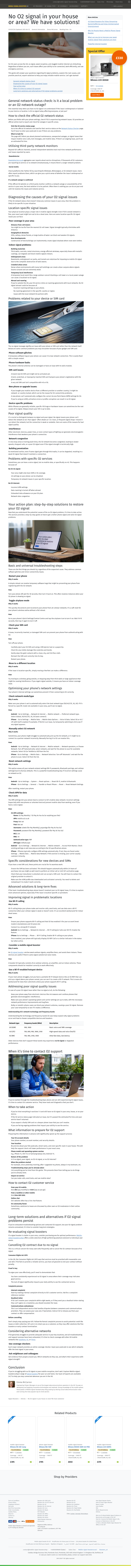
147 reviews (99, 86)
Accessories (73, 6)
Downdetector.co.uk (15, 160)
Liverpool (78, 1513)
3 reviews (104, 1452)
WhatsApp (110, 2)
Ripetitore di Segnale (57, 1544)
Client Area (119, 2)
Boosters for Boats (43, 1510)
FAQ (97, 1508)
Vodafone (22, 1340)
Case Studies (99, 1506)
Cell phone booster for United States (86, 1541)
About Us (10, 1514)
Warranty (11, 1506)
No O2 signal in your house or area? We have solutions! (46, 1399)
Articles (23, 1399)
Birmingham (84, 1513)
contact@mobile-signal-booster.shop (65, 2)
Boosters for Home (43, 1517)
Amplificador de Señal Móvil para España (37, 1544)
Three (33, 1340)
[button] (129, 2)
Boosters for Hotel (43, 1515)
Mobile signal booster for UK (42, 1541)
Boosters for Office (43, 1514)
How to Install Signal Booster (104, 1502)
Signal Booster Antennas (44, 1519)
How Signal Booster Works (103, 1500)
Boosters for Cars (42, 1508)
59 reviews (76, 1452)
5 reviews (18, 1452)
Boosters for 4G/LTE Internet (46, 1502)
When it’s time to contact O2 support (27, 89)
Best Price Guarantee (14, 1508)
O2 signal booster (17, 952)
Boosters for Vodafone (73, 1504)
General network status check (24, 81)
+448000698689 (85, 2)
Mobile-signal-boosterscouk (87, 1550)
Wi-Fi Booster (41, 1512)
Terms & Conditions (13, 1500)
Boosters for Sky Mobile (73, 1510)
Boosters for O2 (71, 1502)
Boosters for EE (71, 1500)
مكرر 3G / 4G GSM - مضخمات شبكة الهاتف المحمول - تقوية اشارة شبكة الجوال (84, 1544)
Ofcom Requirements (102, 1510)
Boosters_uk (103, 1550)
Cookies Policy (12, 1512)
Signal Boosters (13, 1399)
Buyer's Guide (100, 1504)
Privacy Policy (12, 1502)
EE (27, 1340)
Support (84, 6)
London (72, 1513)
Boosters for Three (72, 1506)
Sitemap (10, 1517)
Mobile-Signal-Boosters (18, 6)
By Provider (37, 6)
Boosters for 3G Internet (44, 1506)
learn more (96, 95)
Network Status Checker (70, 128)
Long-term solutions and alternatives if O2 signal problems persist (38, 91)
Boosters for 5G (42, 1504)
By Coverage (62, 6)
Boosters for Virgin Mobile (74, 1508)
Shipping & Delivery (13, 1504)
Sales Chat (100, 2)
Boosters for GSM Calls (44, 1500)
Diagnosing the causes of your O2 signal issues (30, 84)
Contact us (11, 1515)
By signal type (50, 6)
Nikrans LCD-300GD (99, 80)
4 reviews (47, 1452)
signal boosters (32, 1374)
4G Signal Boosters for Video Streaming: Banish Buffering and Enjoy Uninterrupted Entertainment (103, 24)
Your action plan (19, 86)
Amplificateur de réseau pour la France (63, 1541)
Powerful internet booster (97, 44)
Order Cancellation (13, 1510)
